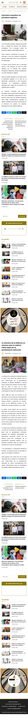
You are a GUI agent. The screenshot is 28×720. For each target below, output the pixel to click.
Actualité (12, 7)
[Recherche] (21, 2)
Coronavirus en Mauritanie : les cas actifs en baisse (8, 488)
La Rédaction (21, 706)
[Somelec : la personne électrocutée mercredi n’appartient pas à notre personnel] (6, 300)
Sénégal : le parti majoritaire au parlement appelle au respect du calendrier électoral (14, 155)
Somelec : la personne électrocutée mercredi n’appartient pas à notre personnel (18, 301)
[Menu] (3, 2)
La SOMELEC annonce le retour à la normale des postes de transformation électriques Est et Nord (14, 178)
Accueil (5, 7)
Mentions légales (13, 702)
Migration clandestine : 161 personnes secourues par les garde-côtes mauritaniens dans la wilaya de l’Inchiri (13, 203)
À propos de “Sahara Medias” (9, 706)
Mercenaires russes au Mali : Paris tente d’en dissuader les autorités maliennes (20, 123)
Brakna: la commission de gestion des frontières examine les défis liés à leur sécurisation (19, 285)
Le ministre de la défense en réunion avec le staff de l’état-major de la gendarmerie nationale (7, 125)
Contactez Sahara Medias (14, 708)
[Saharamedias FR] (14, 2)
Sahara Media (8, 21)
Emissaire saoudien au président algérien (20, 487)
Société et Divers (22, 7)
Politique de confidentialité (13, 704)
